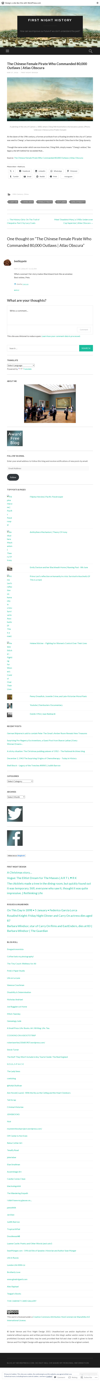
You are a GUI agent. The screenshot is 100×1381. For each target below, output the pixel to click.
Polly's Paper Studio (16, 970)
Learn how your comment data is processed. (61, 336)
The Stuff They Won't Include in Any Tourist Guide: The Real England (37, 1057)
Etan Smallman (13, 1164)
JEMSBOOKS (13, 1114)
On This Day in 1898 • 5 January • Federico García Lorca (42, 910)
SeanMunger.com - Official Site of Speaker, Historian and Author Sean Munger (41, 1250)
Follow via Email (15, 456)
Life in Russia (12, 1257)
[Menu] (7, 51)
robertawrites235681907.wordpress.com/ (26, 1042)
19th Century (17, 194)
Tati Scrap (11, 1100)
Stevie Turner (13, 1049)
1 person (25, 284)
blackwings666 (14, 1186)
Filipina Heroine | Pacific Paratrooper (46, 496)
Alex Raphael (13, 1286)
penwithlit (11, 1207)
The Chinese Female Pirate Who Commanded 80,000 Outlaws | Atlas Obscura (48, 158)
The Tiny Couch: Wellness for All (21, 963)
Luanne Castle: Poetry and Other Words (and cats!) (29, 1243)
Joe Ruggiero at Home (17, 1006)
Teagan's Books (14, 1293)
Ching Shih (27, 202)
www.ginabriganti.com (17, 1279)
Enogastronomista (15, 949)
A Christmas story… (19, 872)
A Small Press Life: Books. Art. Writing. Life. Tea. (28, 1028)
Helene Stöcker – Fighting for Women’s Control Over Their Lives (58, 643)
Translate (27, 369)
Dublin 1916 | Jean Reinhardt (42, 714)
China (26, 194)
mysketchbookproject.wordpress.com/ (24, 1128)
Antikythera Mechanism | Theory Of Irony (48, 532)
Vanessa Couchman (15, 985)
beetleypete (20, 261)
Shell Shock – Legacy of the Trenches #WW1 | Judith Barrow (33, 765)
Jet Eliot (10, 1214)
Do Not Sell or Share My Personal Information (62, 1363)
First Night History (50, 20)
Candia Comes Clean (16, 1179)
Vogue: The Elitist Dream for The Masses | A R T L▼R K (42, 878)
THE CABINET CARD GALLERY (21, 1301)
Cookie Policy (51, 1376)
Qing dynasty (78, 202)
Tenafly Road (13, 1150)
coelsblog (11, 1078)
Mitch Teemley (13, 1014)
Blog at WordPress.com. (21, 1363)
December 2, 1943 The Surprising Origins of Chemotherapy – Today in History (42, 758)
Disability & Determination (19, 992)
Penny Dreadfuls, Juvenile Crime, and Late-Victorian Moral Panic (58, 696)
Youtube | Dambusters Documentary (46, 705)
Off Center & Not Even (17, 1136)
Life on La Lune (13, 978)
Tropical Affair (13, 1229)
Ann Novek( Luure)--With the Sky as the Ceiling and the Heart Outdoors (39, 1093)
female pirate (45, 202)
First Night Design (29, 72)
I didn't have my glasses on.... (19, 1200)
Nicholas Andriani (15, 999)
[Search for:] (50, 348)
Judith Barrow (13, 1222)
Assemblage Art (14, 1171)
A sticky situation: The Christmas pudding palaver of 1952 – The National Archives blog (46, 751)
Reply (16, 290)
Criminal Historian (15, 1107)
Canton (13, 202)
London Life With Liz (16, 1265)
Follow (13, 477)
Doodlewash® (13, 1236)
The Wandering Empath (17, 1193)
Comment (84, 330)
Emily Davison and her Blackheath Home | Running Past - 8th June (59, 567)
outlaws (61, 202)
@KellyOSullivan (14, 1085)
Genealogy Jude (14, 1021)
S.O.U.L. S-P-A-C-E (15, 1064)
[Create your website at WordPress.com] (50, 3)
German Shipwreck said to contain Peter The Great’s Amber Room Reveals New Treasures (47, 733)
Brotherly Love (13, 1272)
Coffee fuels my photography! (20, 956)
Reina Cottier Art (14, 1143)
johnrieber (11, 1157)
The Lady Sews (13, 1071)
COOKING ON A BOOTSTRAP (21, 1035)
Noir (9, 1121)
